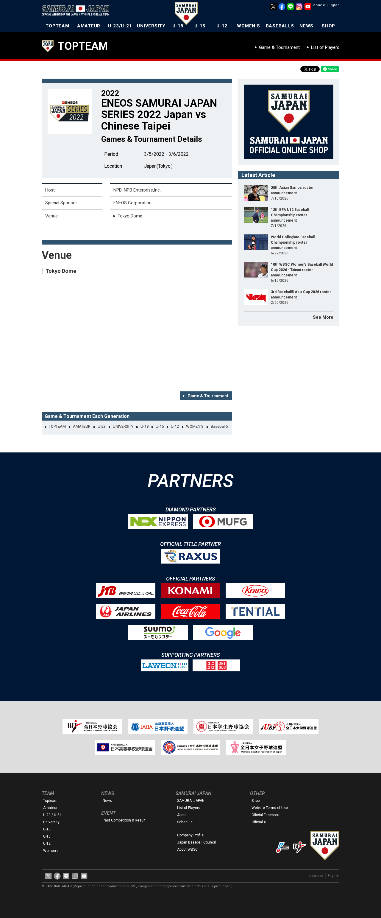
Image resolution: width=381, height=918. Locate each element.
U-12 (221, 26)
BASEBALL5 (280, 26)
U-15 (199, 26)
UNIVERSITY (151, 26)
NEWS (306, 26)
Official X (259, 822)
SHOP (328, 26)
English (334, 5)
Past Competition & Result (124, 820)
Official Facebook (265, 815)
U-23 (102, 426)
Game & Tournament (279, 47)
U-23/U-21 (120, 26)
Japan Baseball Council (196, 842)
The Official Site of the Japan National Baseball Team (77, 11)
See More (323, 317)
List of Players (325, 47)
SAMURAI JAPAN (190, 801)
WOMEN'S (248, 26)
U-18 (177, 26)
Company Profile (190, 835)
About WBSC (187, 849)
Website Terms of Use (270, 808)
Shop (256, 801)
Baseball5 (219, 426)
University (51, 822)
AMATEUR (88, 26)
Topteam (50, 801)
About (182, 815)
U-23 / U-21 (52, 815)
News (107, 801)
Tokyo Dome (130, 216)
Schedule (185, 822)
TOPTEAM (57, 26)
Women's (51, 851)
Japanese (319, 5)
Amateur (50, 808)
